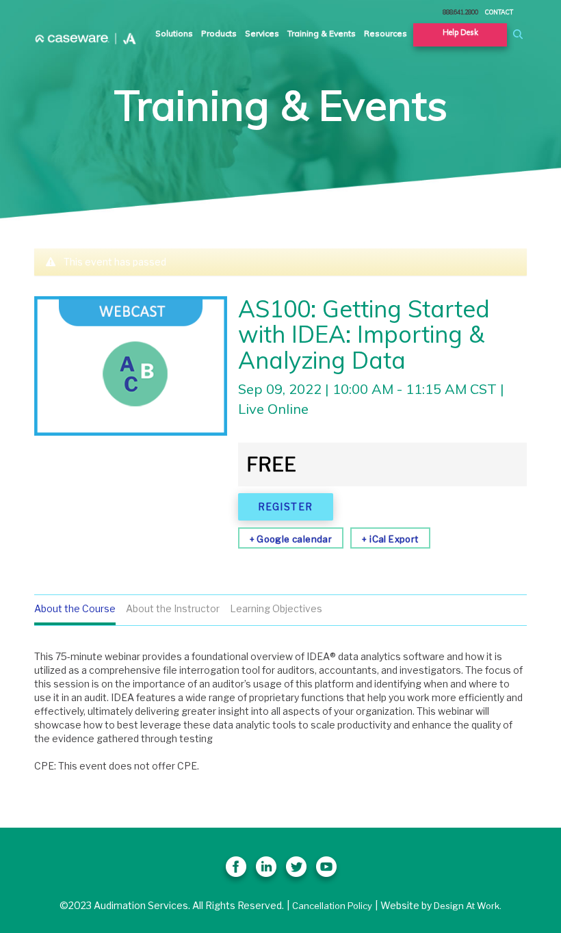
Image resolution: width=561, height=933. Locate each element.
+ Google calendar (291, 539)
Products (219, 33)
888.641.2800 (460, 12)
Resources (385, 33)
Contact (499, 12)
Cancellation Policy (332, 905)
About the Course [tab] (75, 608)
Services (262, 33)
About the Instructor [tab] (173, 608)
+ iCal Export (390, 539)
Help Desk (460, 32)
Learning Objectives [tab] (276, 608)
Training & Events (321, 33)
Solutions (174, 33)
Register (285, 506)
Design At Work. (467, 905)
